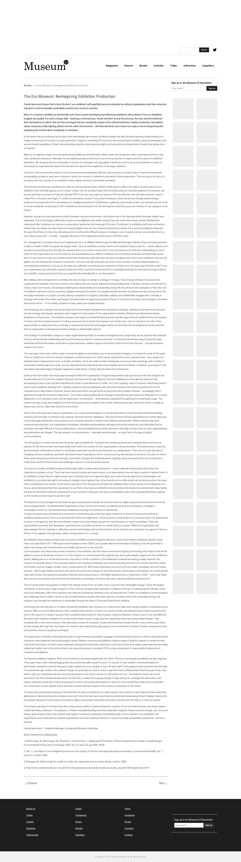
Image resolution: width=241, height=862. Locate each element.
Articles (159, 65)
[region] (120, 23)
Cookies (128, 835)
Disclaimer (130, 815)
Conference (80, 815)
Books (143, 65)
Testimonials (32, 835)
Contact (30, 822)
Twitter (29, 815)
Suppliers (208, 65)
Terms (127, 808)
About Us (30, 808)
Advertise (189, 65)
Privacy (128, 822)
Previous (31, 783)
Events (128, 65)
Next (163, 783)
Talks (173, 65)
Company (129, 828)
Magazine (112, 65)
